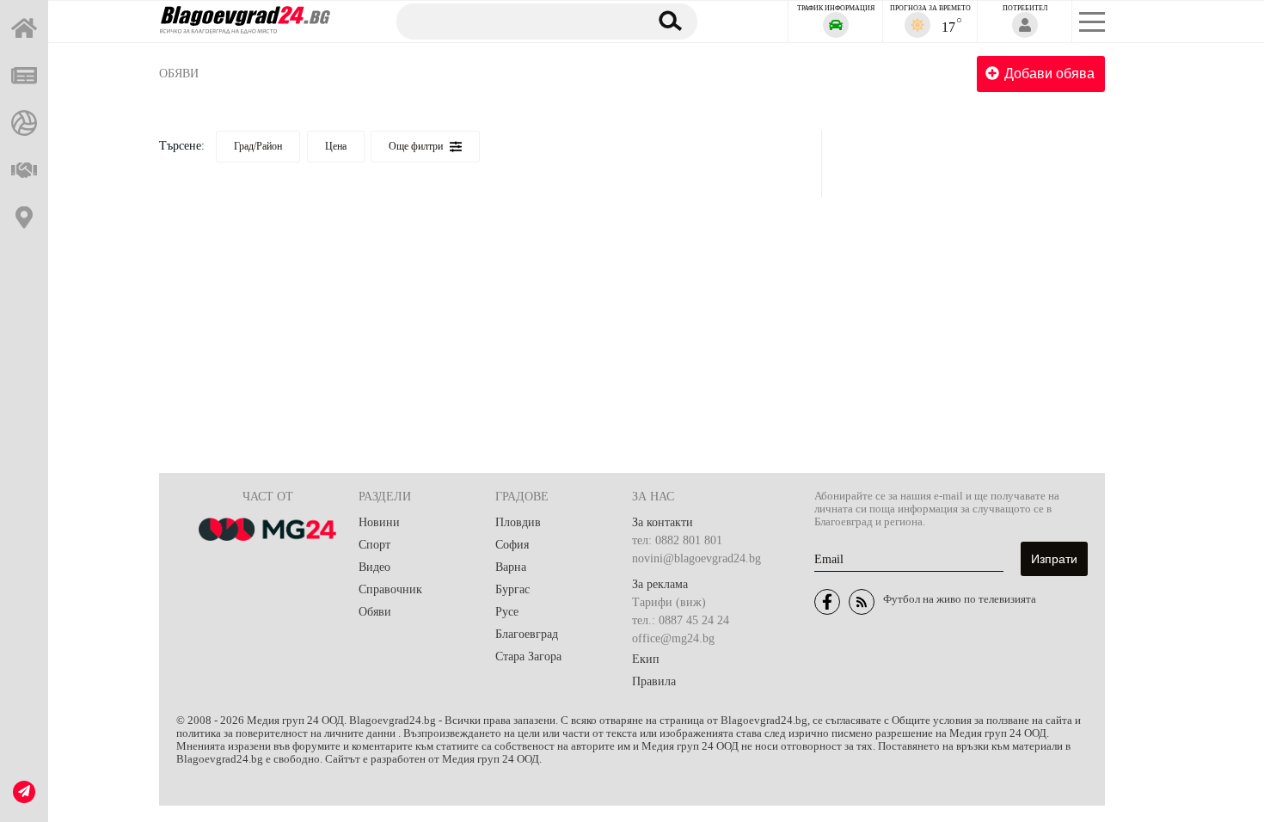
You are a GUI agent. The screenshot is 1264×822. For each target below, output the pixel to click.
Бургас (512, 589)
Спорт (374, 544)
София (512, 544)
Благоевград (526, 634)
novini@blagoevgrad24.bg (696, 558)
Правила (654, 681)
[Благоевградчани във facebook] (827, 602)
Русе (506, 611)
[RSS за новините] (861, 602)
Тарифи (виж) (669, 602)
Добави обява (1049, 73)
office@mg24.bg (673, 638)
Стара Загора (528, 656)
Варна (510, 567)
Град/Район (258, 146)
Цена (336, 146)
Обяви (179, 73)
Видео (374, 567)
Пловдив (518, 522)
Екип (646, 659)
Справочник (390, 589)
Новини (379, 522)
